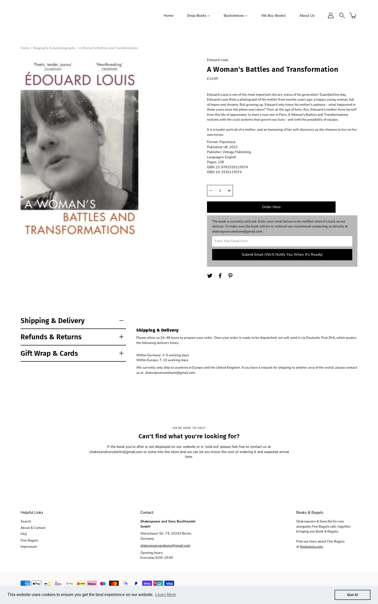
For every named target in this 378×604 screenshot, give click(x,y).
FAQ (24, 534)
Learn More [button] (165, 594)
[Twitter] (210, 276)
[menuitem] (168, 15)
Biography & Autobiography (54, 48)
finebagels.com (311, 546)
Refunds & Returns (51, 337)
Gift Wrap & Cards (49, 353)
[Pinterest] (230, 276)
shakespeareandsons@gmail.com (165, 545)
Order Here (271, 207)
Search (26, 521)
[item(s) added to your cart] (353, 15)
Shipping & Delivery (53, 320)
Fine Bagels (29, 540)
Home (25, 48)
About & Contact (33, 528)
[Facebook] (220, 276)
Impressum (29, 546)
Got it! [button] (352, 595)
